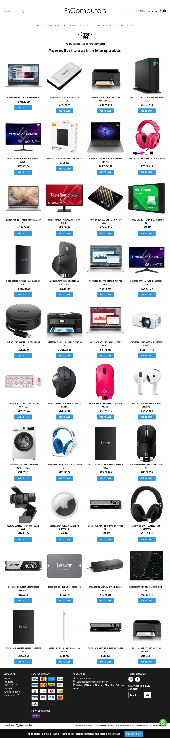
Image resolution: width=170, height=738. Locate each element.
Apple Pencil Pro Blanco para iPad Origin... (64, 650)
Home (40, 25)
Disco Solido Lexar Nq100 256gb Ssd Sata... (64, 589)
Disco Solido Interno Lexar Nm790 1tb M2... (105, 527)
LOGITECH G (69, 25)
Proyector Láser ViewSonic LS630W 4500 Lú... (147, 344)
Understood (133, 734)
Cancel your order (159, 725)
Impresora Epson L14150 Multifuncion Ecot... (64, 344)
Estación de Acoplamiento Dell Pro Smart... (105, 589)
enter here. (144, 725)
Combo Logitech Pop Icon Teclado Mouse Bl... (23, 405)
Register (146, 11)
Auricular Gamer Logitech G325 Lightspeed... (146, 527)
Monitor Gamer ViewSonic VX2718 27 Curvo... (23, 160)
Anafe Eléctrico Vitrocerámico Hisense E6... (146, 589)
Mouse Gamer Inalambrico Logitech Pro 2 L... (105, 405)
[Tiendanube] (18, 726)
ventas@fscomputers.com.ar (92, 681)
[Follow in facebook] (137, 679)
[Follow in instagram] (130, 679)
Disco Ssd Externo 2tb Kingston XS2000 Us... (64, 99)
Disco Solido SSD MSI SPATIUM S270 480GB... (105, 221)
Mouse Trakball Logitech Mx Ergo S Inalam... (64, 405)
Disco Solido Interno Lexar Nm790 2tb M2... (105, 650)
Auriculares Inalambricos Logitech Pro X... (147, 160)
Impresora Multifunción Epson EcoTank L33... (105, 99)
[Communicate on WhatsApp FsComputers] (163, 722)
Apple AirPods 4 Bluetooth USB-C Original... (146, 405)
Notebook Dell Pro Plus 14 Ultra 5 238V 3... (23, 221)
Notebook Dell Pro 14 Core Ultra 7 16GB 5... (105, 344)
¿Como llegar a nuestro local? (114, 25)
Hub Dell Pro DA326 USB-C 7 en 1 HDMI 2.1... (23, 344)
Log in (154, 11)
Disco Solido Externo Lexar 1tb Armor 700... (23, 650)
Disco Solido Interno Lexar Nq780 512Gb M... (23, 589)
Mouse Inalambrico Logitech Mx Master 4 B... (64, 283)
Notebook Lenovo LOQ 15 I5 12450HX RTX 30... (105, 160)
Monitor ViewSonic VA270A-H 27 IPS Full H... (64, 221)
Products (53, 25)
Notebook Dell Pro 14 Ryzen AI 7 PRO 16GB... (105, 283)
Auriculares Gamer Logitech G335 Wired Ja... (64, 466)
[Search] (22, 11)
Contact (85, 25)
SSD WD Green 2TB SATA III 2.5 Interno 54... (147, 221)
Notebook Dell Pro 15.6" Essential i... (23, 97)
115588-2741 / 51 (86, 678)
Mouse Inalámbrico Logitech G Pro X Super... (146, 466)
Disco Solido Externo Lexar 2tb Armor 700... (105, 466)
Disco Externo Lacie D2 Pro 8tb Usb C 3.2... (146, 99)
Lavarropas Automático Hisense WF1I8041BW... (23, 466)
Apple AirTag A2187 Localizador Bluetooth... (64, 527)
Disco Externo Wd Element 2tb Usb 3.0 (64, 158)
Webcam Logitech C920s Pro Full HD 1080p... (23, 527)
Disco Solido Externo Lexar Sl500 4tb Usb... (23, 283)
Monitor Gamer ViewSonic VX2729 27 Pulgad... (146, 283)
